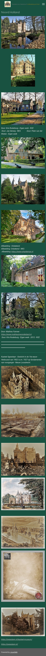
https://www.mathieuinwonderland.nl (16, 334)
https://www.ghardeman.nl (22, 251)
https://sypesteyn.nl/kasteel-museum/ (16, 639)
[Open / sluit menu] (43, 4)
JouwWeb (13, 652)
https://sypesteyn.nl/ (9, 644)
